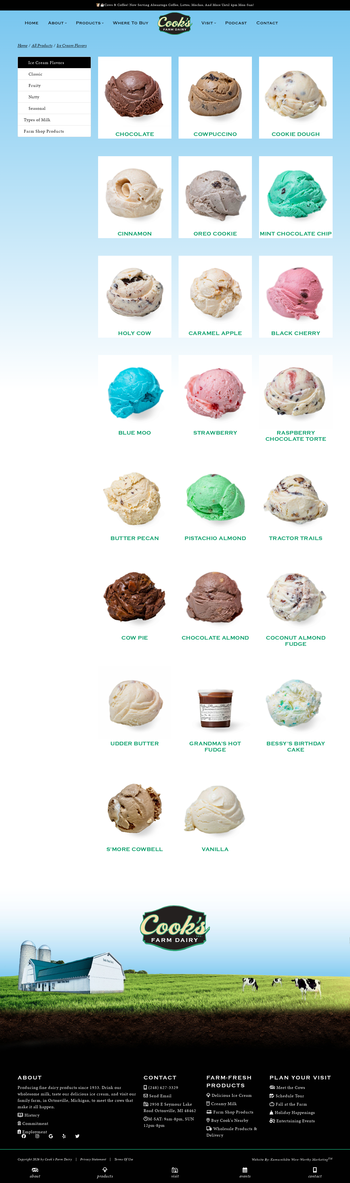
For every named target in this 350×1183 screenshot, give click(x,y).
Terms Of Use (123, 1159)
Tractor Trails (296, 538)
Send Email (160, 1096)
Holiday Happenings (295, 1112)
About (35, 1176)
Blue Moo (134, 433)
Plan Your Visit (300, 1078)
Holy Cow (134, 333)
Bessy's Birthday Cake (295, 747)
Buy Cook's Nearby (229, 1120)
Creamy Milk (224, 1104)
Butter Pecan (134, 538)
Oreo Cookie (215, 234)
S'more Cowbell (134, 849)
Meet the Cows (290, 1087)
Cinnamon (135, 234)
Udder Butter (134, 744)
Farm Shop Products (44, 131)
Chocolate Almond (215, 638)
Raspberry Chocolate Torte (295, 436)
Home (22, 45)
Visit (175, 1176)
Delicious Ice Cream (232, 1095)
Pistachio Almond (215, 538)
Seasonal (37, 108)
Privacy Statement (93, 1159)
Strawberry (215, 433)
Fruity (35, 85)
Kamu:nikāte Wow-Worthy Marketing (301, 1159)
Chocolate (134, 134)
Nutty (34, 97)
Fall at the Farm (291, 1104)
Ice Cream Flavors (46, 62)
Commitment (34, 1123)
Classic (36, 74)
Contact (315, 1176)
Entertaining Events (295, 1121)
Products (105, 1176)
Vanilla (215, 849)
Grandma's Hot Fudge (215, 747)
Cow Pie (134, 638)
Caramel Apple (215, 333)
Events (245, 1176)
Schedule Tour (290, 1096)
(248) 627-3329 (163, 1087)
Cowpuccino (215, 134)
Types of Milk (37, 120)
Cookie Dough (296, 134)
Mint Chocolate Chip (296, 234)
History (31, 1115)
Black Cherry (295, 333)
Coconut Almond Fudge (295, 641)
